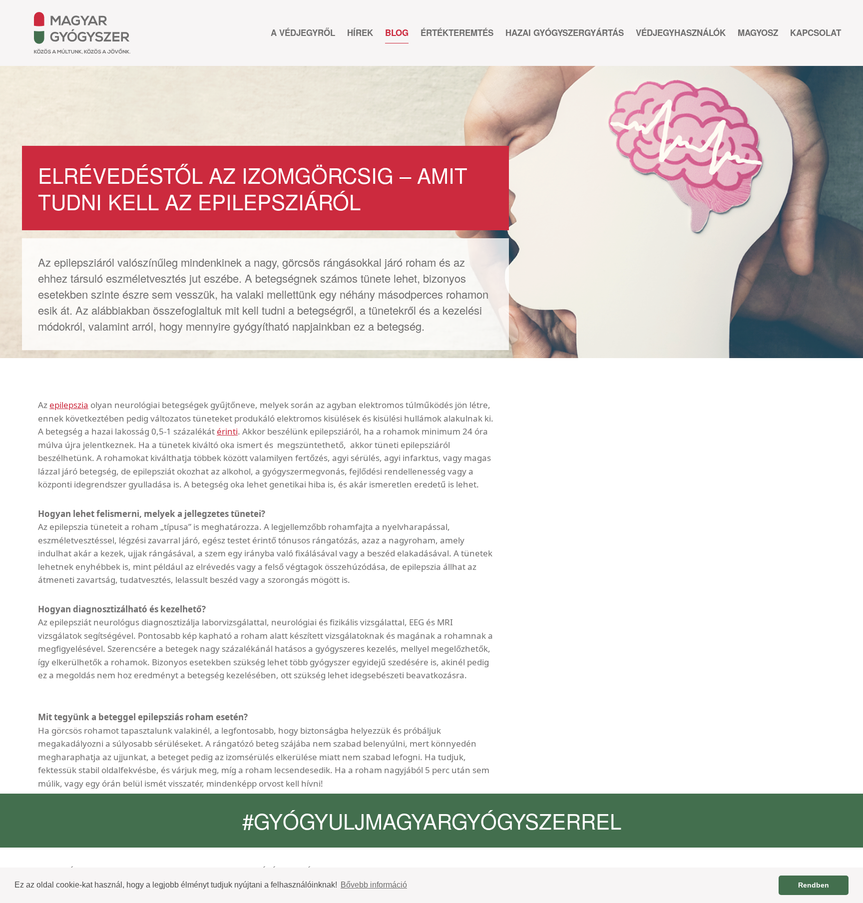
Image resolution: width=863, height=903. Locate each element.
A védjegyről (303, 32)
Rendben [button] (813, 885)
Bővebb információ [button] (374, 885)
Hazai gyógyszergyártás (564, 32)
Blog (397, 32)
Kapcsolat (815, 32)
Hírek (360, 32)
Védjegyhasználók (681, 32)
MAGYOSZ (758, 32)
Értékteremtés (457, 32)
